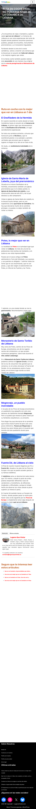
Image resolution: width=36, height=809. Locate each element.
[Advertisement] (18, 86)
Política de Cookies (6, 755)
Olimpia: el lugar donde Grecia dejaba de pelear (12, 784)
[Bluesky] (22, 799)
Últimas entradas (14, 533)
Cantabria (8, 23)
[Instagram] (10, 799)
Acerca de (5, 533)
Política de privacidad (6, 759)
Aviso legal (4, 762)
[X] (16, 799)
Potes (15, 246)
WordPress (26, 807)
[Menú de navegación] (33, 2)
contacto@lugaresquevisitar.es (11, 554)
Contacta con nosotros (6, 752)
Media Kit (3, 749)
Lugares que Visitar (17, 537)
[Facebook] (3, 799)
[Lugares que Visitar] (5, 542)
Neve (8, 807)
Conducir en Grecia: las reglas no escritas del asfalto (14, 781)
